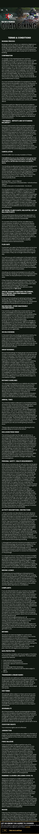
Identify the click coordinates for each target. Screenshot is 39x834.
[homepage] (17, 16)
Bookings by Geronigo (30, 17)
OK (4, 830)
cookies (27, 827)
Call (34, 9)
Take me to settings (15, 830)
